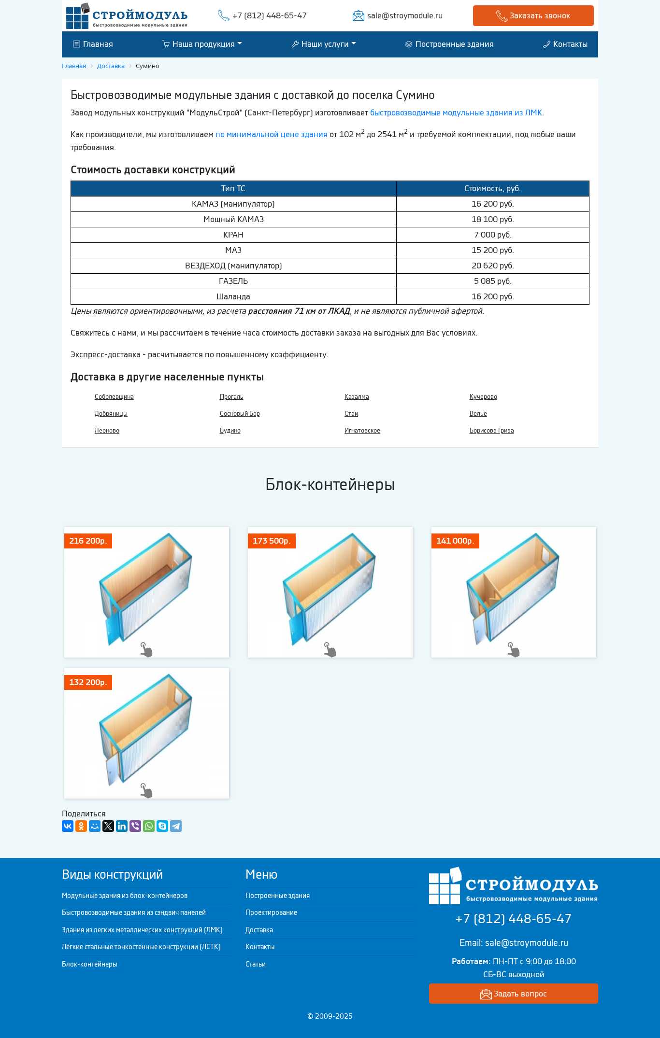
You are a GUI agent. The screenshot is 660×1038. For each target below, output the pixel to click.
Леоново (107, 430)
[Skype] (162, 826)
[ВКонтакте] (67, 826)
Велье (478, 413)
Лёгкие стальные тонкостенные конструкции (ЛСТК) (141, 946)
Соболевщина (114, 397)
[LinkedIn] (122, 826)
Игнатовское (362, 430)
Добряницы (111, 413)
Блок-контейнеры (89, 964)
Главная (97, 44)
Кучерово (483, 397)
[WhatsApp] (149, 826)
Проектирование (271, 912)
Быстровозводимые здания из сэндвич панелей (134, 912)
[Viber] (135, 826)
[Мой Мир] (94, 826)
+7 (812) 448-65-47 (269, 15)
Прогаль (232, 397)
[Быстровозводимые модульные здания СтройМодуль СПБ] (126, 15)
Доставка (259, 930)
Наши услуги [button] (324, 44)
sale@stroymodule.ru (405, 15)
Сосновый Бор (240, 413)
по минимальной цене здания (271, 134)
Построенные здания (454, 44)
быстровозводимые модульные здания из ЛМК (456, 112)
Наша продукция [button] (203, 44)
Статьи (255, 964)
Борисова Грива (492, 430)
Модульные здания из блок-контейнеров (124, 895)
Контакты (569, 44)
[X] (108, 826)
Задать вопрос (519, 993)
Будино (230, 430)
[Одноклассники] (81, 826)
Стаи (351, 413)
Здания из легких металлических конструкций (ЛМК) (142, 930)
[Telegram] (176, 826)
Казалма (356, 397)
